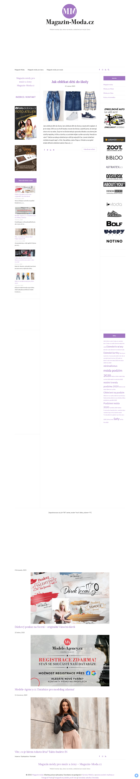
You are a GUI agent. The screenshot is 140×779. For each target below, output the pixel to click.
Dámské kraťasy (114, 346)
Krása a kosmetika (109, 97)
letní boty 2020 (114, 360)
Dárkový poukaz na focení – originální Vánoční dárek (45, 627)
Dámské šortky (111, 352)
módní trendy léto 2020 (116, 379)
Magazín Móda (19, 70)
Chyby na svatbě (110, 343)
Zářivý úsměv (109, 419)
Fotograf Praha (47, 777)
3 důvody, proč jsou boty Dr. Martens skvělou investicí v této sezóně (24, 260)
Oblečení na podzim (113, 392)
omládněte (106, 400)
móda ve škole (115, 376)
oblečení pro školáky (116, 398)
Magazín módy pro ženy (36, 70)
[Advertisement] (70, 50)
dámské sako (106, 349)
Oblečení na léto (110, 389)
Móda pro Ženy (108, 93)
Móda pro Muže (108, 89)
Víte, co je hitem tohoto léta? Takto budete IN (41, 752)
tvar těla (119, 415)
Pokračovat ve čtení (89, 149)
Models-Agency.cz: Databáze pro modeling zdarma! (44, 689)
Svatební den (113, 410)
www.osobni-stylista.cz (105, 775)
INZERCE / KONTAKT (26, 97)
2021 (104, 341)
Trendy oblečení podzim (109, 415)
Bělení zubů (109, 341)
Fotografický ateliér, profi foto (65, 777)
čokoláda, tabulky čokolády (88, 777)
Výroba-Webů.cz (88, 775)
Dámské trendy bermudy (117, 349)
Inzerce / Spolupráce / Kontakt (25, 756)
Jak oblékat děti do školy (70, 82)
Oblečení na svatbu (108, 395)
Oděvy (123, 398)
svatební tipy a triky (108, 412)
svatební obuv (121, 410)
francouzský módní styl (115, 356)
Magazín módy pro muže (55, 70)
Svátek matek (118, 412)
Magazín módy (108, 84)
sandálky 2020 (113, 407)
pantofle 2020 (113, 400)
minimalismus (110, 365)
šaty (117, 419)
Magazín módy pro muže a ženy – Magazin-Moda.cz (70, 764)
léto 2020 (108, 362)
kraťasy (113, 358)
